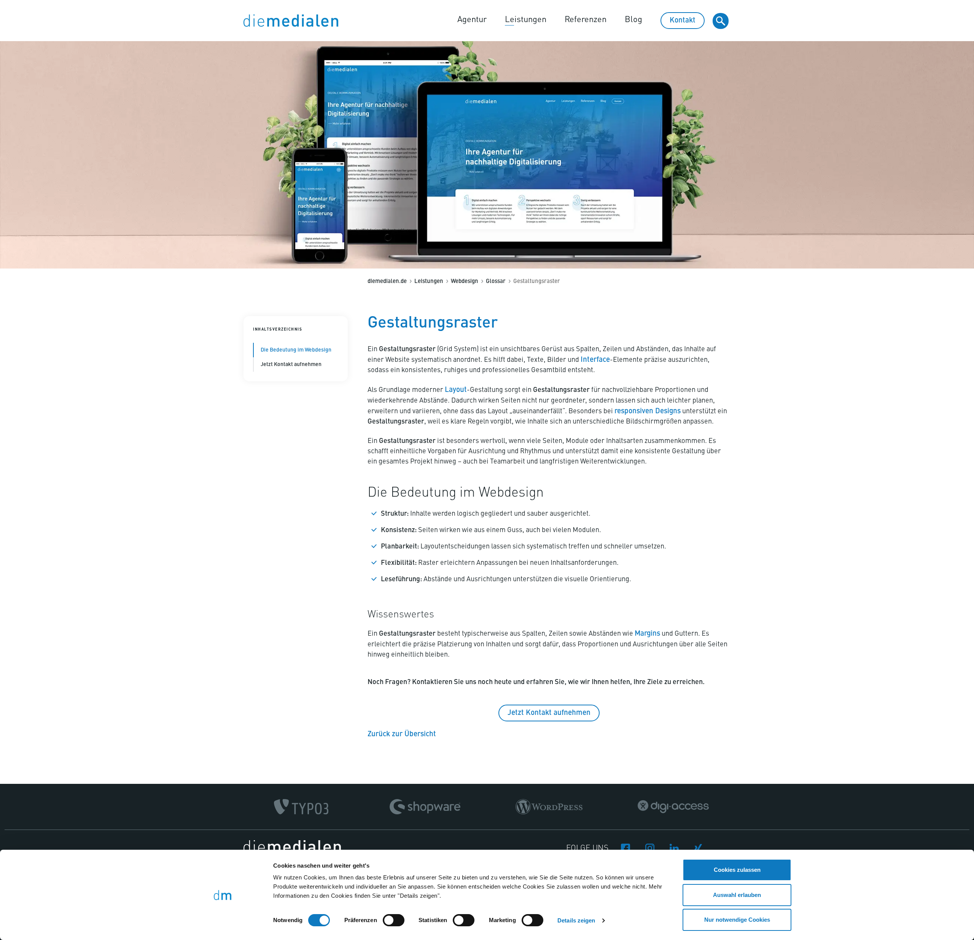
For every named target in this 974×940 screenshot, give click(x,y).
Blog (633, 20)
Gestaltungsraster (536, 282)
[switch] (393, 920)
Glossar (496, 282)
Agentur (472, 20)
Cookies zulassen (737, 869)
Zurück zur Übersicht (402, 734)
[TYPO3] (301, 806)
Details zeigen (576, 920)
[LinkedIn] (674, 846)
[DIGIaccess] (673, 806)
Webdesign (464, 282)
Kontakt (682, 20)
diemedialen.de (387, 282)
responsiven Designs (647, 411)
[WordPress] (549, 806)
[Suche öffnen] (721, 21)
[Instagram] (650, 847)
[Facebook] (625, 847)
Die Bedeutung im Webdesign (296, 350)
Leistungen (525, 20)
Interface (595, 359)
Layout (456, 389)
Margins (647, 633)
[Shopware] (425, 806)
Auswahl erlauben (737, 895)
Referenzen (585, 20)
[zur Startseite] (291, 20)
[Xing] (698, 847)
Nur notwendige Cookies (737, 919)
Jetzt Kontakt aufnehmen (291, 364)
